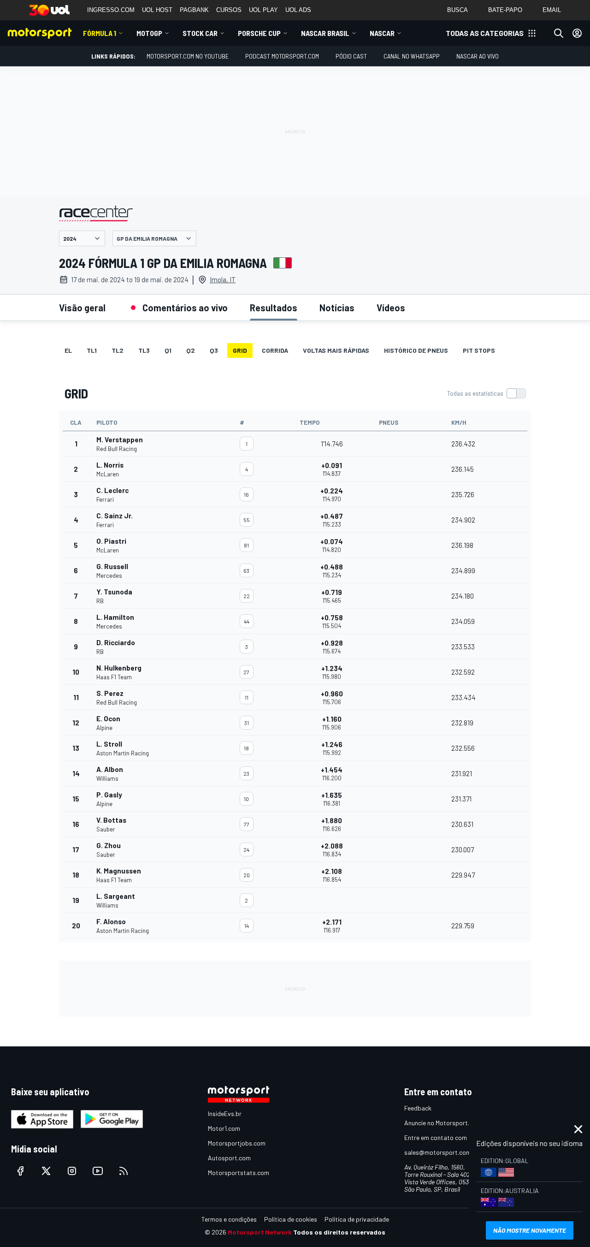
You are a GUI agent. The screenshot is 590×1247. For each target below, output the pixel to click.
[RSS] (123, 1171)
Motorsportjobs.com (237, 1143)
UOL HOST (157, 9)
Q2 (190, 350)
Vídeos (391, 307)
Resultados (273, 307)
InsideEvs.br (225, 1113)
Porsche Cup (259, 33)
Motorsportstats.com (238, 1172)
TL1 (92, 350)
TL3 (144, 350)
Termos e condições (229, 1219)
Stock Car (200, 33)
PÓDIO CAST (351, 56)
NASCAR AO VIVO (477, 56)
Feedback (417, 1108)
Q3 (214, 350)
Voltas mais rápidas (336, 350)
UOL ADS (298, 9)
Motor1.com (224, 1128)
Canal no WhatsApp (412, 56)
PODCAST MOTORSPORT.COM (282, 56)
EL (68, 350)
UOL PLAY (263, 9)
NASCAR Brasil (325, 33)
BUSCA (457, 9)
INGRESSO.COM (111, 9)
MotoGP (149, 33)
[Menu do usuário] (577, 33)
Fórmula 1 (99, 33)
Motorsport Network (260, 1232)
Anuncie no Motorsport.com (442, 1123)
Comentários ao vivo (185, 307)
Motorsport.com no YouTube (188, 56)
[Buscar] (558, 33)
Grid (240, 350)
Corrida (275, 350)
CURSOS (229, 9)
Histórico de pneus (416, 350)
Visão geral (82, 307)
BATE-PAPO (505, 9)
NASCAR (382, 33)
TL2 (118, 350)
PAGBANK (194, 9)
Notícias (336, 307)
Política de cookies (290, 1219)
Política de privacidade (356, 1219)
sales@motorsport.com (437, 1152)
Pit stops (479, 350)
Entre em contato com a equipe (448, 1137)
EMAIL (552, 9)
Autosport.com (229, 1158)
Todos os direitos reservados (339, 1232)
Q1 (168, 350)
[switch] (486, 393)
